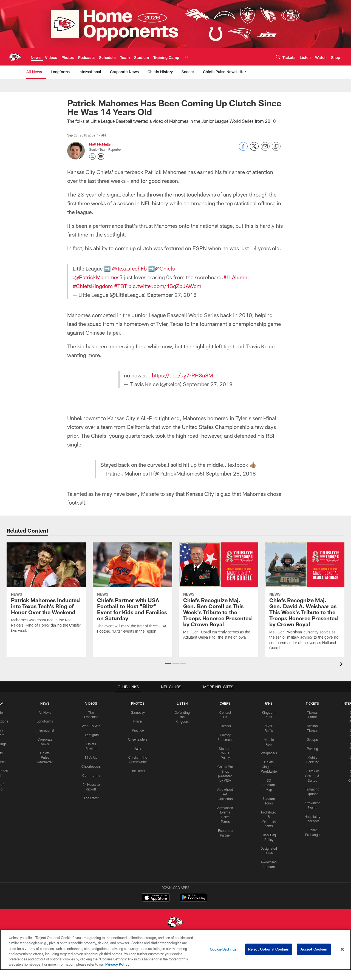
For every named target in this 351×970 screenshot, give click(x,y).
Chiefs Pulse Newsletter (45, 757)
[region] (175, 950)
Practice (138, 730)
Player (137, 721)
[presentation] (342, 664)
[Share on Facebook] (243, 149)
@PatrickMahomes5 (98, 277)
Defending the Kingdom (182, 717)
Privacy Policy (117, 964)
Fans (137, 748)
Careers (225, 726)
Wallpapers (269, 753)
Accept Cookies (314, 949)
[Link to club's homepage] (15, 56)
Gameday (138, 712)
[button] (168, 663)
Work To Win (91, 726)
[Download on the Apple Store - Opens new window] (156, 898)
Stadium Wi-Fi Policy (225, 753)
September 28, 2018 (231, 473)
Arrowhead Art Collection (225, 794)
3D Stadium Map (268, 785)
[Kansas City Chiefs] (175, 922)
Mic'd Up (91, 757)
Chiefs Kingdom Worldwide (269, 766)
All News (45, 712)
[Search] (278, 57)
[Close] (342, 949)
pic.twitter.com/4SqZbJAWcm (164, 286)
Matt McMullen (100, 144)
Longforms (45, 721)
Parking (312, 748)
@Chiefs (165, 268)
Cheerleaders (91, 766)
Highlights (91, 735)
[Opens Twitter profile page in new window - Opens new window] (92, 156)
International (45, 730)
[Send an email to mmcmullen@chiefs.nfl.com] (101, 156)
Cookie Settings (223, 949)
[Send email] (265, 149)
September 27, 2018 (172, 294)
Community (91, 775)
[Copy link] (276, 146)
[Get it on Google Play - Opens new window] (193, 900)
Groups (312, 739)
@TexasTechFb (129, 268)
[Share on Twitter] (254, 149)
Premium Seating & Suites (312, 775)
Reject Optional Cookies (268, 949)
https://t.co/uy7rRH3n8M (182, 375)
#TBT (120, 286)
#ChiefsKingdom (93, 286)
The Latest (91, 798)
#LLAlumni (236, 277)
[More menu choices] (185, 57)
